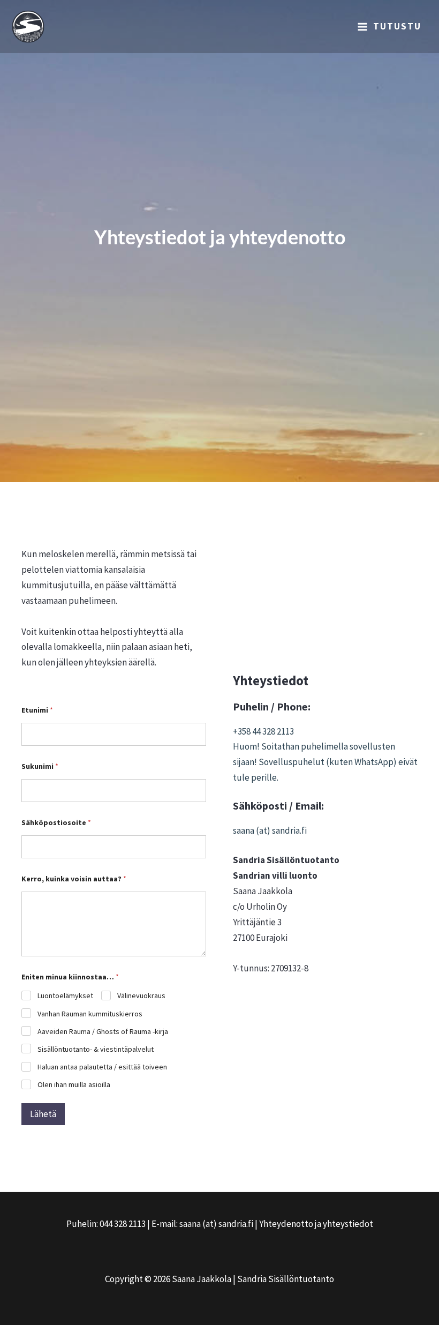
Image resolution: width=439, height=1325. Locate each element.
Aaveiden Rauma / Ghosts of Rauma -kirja (102, 1031)
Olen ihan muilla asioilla (73, 1084)
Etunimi (37, 710)
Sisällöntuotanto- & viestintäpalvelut (95, 1049)
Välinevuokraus (141, 995)
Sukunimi (39, 766)
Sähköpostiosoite (56, 822)
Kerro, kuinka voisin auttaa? (73, 879)
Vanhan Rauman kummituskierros (89, 1014)
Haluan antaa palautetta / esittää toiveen (102, 1067)
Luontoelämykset (65, 995)
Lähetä (43, 1114)
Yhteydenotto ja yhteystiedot (316, 1224)
